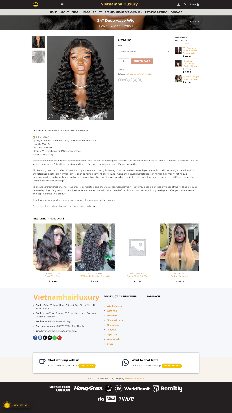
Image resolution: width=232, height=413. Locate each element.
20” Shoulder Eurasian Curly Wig (95, 276)
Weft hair (112, 311)
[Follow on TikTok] (45, 337)
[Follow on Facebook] (35, 337)
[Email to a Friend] (130, 80)
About (64, 12)
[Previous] (51, 77)
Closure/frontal (115, 320)
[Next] (109, 77)
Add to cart (142, 61)
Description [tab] (39, 131)
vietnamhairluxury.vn (134, 379)
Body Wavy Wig (52, 276)
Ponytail (111, 329)
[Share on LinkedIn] (140, 80)
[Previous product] (197, 23)
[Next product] (192, 23)
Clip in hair (113, 325)
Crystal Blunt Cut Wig (137, 276)
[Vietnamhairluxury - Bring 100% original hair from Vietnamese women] (44, 4)
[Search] (185, 4)
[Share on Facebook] (120, 80)
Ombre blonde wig (179, 276)
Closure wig (133, 74)
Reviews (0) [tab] (82, 131)
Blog (86, 12)
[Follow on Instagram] (40, 337)
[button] (62, 4)
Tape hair (112, 334)
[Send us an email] (50, 337)
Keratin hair (113, 339)
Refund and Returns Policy (123, 12)
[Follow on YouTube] (59, 337)
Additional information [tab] (61, 131)
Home (53, 12)
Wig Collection (122, 26)
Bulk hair (112, 315)
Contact (176, 12)
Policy (97, 12)
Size (120, 46)
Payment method (156, 12)
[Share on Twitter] (125, 80)
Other (110, 344)
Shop (75, 12)
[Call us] (54, 337)
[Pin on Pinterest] (135, 80)
